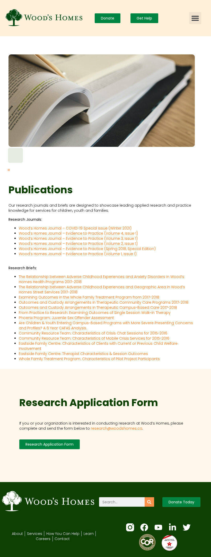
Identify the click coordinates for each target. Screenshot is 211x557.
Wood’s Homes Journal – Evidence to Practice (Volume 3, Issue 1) (78, 238)
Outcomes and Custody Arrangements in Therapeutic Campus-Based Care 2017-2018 (98, 307)
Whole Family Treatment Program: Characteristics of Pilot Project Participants (89, 358)
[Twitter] (187, 527)
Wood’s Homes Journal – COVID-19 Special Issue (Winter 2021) (75, 228)
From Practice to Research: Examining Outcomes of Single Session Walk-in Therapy (95, 312)
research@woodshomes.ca (116, 428)
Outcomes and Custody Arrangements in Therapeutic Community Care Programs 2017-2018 (103, 302)
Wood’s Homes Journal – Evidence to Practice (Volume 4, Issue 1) (78, 233)
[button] (195, 18)
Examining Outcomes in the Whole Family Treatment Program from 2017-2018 (89, 297)
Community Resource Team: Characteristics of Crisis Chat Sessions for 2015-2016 (93, 333)
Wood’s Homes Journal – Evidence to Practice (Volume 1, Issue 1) (78, 253)
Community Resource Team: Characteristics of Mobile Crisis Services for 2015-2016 (94, 338)
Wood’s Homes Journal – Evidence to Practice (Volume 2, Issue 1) (78, 243)
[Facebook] (144, 527)
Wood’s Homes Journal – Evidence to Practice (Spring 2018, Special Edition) (87, 248)
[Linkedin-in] (173, 527)
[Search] (149, 502)
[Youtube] (158, 527)
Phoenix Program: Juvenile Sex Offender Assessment (66, 317)
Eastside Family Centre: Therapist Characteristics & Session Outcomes (83, 353)
